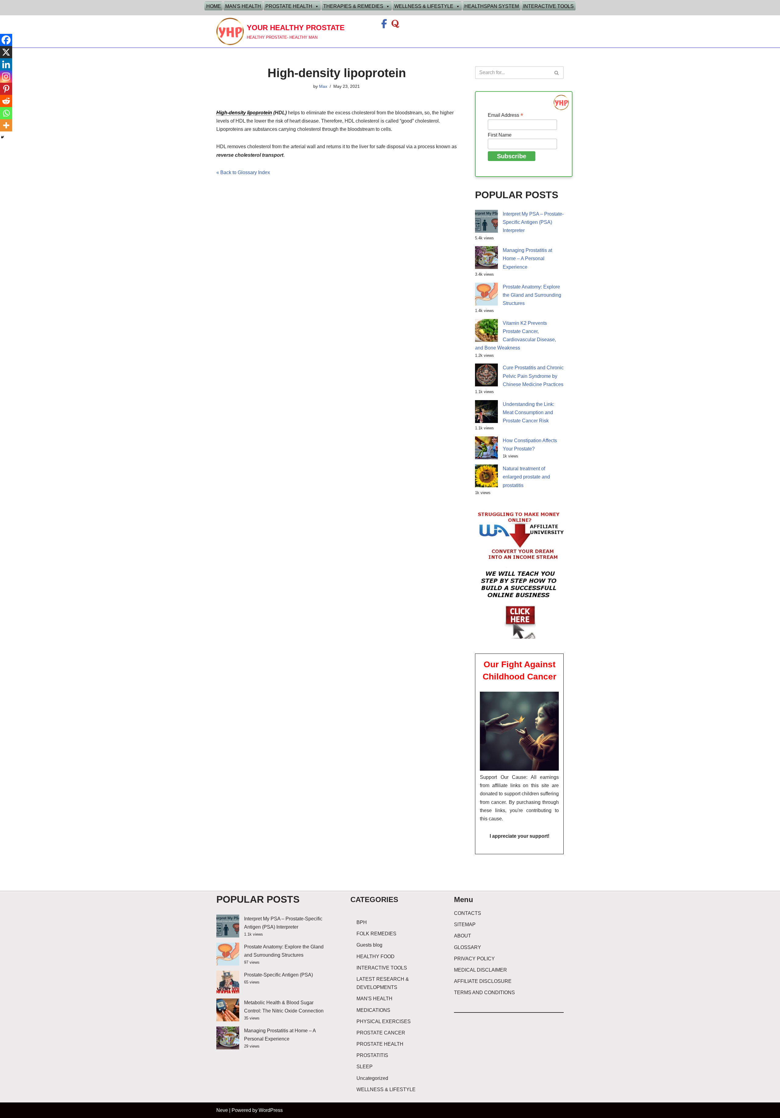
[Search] (557, 72)
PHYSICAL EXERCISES (383, 1021)
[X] (6, 52)
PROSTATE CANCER (380, 1032)
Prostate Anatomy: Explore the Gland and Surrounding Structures (532, 295)
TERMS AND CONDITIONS (484, 992)
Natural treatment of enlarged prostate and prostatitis (526, 477)
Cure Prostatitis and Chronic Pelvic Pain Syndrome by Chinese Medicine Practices (533, 376)
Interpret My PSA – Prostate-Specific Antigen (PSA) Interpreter (533, 222)
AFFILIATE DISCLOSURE (483, 981)
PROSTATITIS (372, 1055)
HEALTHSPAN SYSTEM (491, 6)
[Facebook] (6, 40)
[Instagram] (6, 76)
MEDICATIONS (373, 1010)
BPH (361, 922)
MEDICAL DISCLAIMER (480, 970)
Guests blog (369, 945)
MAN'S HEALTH (243, 6)
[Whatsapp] (6, 113)
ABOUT (462, 935)
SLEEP (364, 1066)
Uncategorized (372, 1078)
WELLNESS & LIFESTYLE (423, 6)
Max (323, 86)
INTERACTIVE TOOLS (548, 6)
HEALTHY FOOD (375, 956)
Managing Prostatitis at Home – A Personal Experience (527, 258)
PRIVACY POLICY (474, 958)
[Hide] (2, 137)
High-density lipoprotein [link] (244, 112)
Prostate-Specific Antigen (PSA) (278, 974)
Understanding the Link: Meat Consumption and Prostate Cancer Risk (528, 412)
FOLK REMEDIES (376, 933)
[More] (6, 125)
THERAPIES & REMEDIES (353, 6)
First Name (500, 135)
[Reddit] (6, 101)
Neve (222, 1110)
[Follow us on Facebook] (384, 25)
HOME (213, 6)
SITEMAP (465, 924)
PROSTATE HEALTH (288, 6)
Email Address (505, 115)
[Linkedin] (6, 64)
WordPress (271, 1110)
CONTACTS (467, 913)
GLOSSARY (467, 947)
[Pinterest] (6, 89)
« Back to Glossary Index (243, 172)
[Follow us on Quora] (395, 25)
